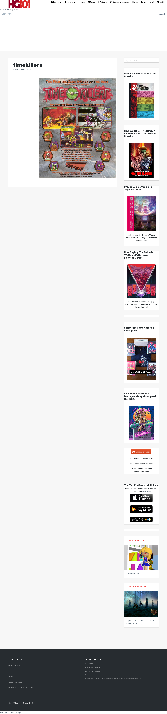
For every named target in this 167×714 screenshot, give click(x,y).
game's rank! (147, 491)
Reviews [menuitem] (56, 2)
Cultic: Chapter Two (14, 665)
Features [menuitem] (70, 2)
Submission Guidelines (92, 667)
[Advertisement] (83, 34)
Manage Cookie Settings (10, 713)
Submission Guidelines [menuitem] (121, 2)
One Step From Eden (15, 682)
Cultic (10, 671)
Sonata (10, 676)
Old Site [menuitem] (162, 2)
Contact (87, 675)
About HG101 (89, 664)
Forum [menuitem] (143, 2)
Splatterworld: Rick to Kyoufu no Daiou (20, 687)
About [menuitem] (152, 2)
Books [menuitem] (92, 2)
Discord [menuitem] (135, 2)
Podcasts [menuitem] (103, 2)
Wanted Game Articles (92, 671)
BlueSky (6, 10)
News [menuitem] (83, 2)
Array (34, 703)
